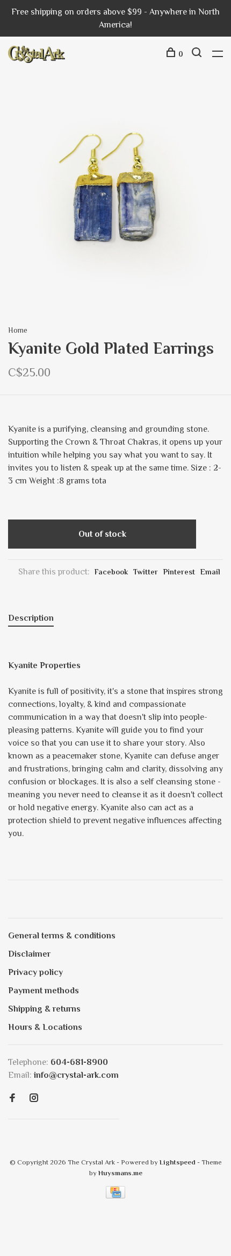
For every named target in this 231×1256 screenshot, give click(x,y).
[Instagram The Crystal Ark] (34, 1099)
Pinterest (179, 571)
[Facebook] (12, 1099)
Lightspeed (178, 1162)
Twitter (145, 571)
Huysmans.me (120, 1173)
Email (210, 571)
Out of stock (102, 534)
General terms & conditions (62, 936)
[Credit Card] (115, 1196)
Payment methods (43, 990)
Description (31, 618)
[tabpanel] (115, 198)
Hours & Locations (45, 1027)
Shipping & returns (44, 1009)
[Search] (198, 54)
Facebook (111, 571)
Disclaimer (29, 954)
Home (17, 330)
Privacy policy (35, 972)
